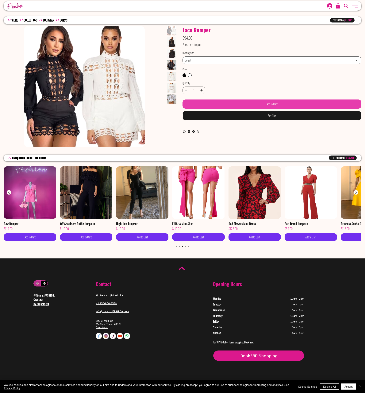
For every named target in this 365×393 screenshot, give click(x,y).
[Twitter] (198, 131)
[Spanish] (44, 283)
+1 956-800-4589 (106, 303)
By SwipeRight (41, 304)
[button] (355, 6)
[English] (37, 283)
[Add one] (201, 90)
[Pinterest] (193, 131)
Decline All (329, 386)
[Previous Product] (9, 192)
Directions (102, 327)
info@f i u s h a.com (112, 311)
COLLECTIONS (30, 20)
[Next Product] (356, 192)
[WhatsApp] (184, 131)
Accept (348, 386)
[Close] (360, 386)
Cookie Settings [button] (307, 386)
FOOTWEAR (48, 20)
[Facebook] (189, 131)
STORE (14, 20)
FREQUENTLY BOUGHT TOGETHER (29, 158)
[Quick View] (30, 192)
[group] (182, 203)
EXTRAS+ (64, 20)
